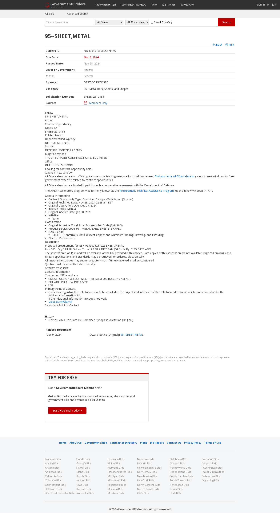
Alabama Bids (53, 459)
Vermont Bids (210, 459)
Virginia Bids (209, 463)
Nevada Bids (144, 463)
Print (231, 44)
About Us (76, 442)
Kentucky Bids (85, 493)
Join (274, 4)
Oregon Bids (177, 463)
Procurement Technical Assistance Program (162, 190)
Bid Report (168, 5)
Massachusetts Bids (120, 471)
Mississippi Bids (117, 484)
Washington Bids (212, 467)
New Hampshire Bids (149, 467)
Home (62, 442)
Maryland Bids (116, 467)
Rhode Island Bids (180, 471)
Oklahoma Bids (178, 459)
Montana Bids (116, 493)
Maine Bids (114, 463)
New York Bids (145, 480)
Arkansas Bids (53, 471)
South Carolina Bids (181, 476)
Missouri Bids (115, 488)
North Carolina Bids (148, 484)
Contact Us (174, 442)
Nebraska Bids (145, 459)
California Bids (53, 476)
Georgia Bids (84, 463)
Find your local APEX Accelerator (189, 176)
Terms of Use (212, 442)
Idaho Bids (82, 471)
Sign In (261, 4)
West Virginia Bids (213, 471)
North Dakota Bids (148, 488)
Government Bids (105, 5)
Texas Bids (176, 488)
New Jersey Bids (147, 471)
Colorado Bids (53, 480)
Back (219, 44)
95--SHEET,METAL (132, 334)
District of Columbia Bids (59, 493)
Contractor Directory (133, 5)
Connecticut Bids (55, 484)
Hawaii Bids (83, 467)
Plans (154, 5)
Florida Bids (83, 459)
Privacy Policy (192, 442)
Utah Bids (175, 493)
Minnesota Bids (117, 480)
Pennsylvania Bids (180, 467)
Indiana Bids (83, 480)
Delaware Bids (53, 488)
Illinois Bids (83, 476)
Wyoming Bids (210, 480)
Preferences (187, 5)
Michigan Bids (116, 476)
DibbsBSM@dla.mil (60, 301)
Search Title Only (163, 22)
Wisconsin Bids (211, 476)
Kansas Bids (83, 488)
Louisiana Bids (116, 459)
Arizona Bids (52, 467)
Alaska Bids (51, 463)
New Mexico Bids (147, 476)
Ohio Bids (143, 493)
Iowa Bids (82, 484)
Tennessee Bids (179, 484)
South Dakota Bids (181, 480)
